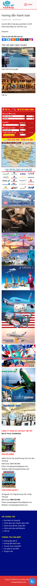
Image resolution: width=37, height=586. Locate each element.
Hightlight (7, 19)
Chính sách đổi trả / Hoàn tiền (14, 526)
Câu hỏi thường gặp (10, 69)
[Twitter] (8, 39)
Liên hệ (6, 531)
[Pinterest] (22, 39)
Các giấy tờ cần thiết (11, 549)
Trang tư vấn (8, 551)
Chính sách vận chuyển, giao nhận (16, 523)
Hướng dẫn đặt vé (10, 541)
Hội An (4, 95)
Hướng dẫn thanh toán (12, 543)
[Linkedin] (17, 39)
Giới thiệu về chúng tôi (12, 520)
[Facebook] (4, 39)
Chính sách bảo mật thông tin (14, 528)
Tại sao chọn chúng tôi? (12, 546)
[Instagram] (31, 39)
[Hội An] (18, 83)
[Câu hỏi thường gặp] (18, 57)
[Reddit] (13, 39)
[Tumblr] (26, 39)
